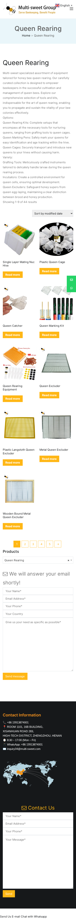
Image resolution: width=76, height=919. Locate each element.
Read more (12, 274)
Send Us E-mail (10, 916)
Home (26, 35)
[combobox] (38, 560)
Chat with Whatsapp (34, 916)
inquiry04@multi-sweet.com (24, 748)
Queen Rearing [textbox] (36, 560)
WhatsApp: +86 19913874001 (25, 744)
